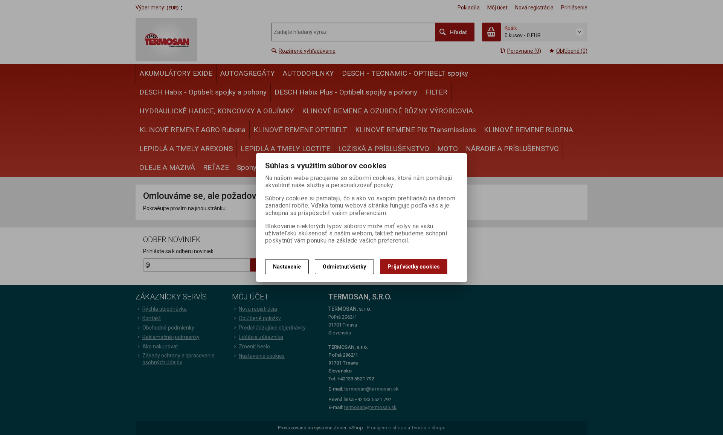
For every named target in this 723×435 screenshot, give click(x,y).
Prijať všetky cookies (413, 267)
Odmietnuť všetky (344, 267)
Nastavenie (287, 267)
